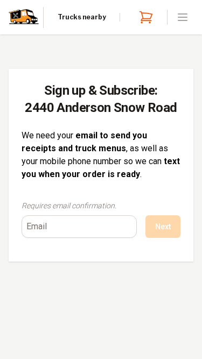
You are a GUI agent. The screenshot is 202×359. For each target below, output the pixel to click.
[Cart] (144, 17)
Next (163, 226)
